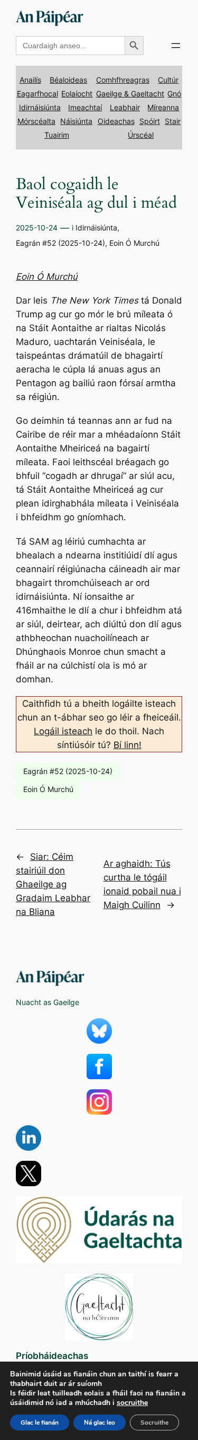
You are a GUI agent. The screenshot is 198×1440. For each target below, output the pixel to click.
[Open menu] (175, 45)
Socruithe (154, 1422)
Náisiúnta (76, 121)
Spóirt (149, 121)
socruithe (132, 1403)
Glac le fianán (40, 1422)
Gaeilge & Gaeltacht (130, 93)
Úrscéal (141, 134)
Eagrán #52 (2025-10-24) (60, 242)
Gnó (174, 93)
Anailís (30, 79)
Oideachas (116, 121)
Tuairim (56, 134)
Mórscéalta (36, 121)
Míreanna (163, 107)
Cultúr (168, 79)
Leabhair (125, 107)
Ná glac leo (99, 1422)
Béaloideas (68, 79)
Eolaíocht (76, 93)
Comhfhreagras (122, 79)
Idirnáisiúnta (40, 107)
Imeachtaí (85, 107)
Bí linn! (128, 745)
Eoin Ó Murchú (134, 242)
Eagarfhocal (37, 93)
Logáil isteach (63, 731)
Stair (173, 121)
